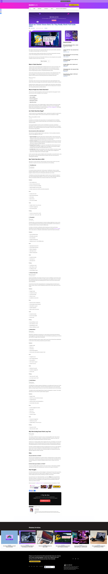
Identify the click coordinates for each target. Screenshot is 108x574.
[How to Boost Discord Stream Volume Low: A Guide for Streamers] (63, 537)
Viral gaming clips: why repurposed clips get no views (70, 70)
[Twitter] (78, 559)
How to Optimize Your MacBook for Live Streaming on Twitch (98, 546)
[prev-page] (53, 550)
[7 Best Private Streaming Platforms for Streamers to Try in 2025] (27, 537)
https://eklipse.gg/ (37, 510)
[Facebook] (73, 559)
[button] (30, 9)
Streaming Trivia (35, 506)
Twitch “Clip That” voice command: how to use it (70, 50)
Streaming (9, 545)
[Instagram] (76, 559)
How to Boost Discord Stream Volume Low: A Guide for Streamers (63, 546)
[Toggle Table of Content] (48, 61)
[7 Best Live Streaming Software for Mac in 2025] (45, 537)
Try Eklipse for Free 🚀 (45, 500)
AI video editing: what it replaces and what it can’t (70, 65)
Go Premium (54, 20)
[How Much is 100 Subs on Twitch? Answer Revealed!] (9, 537)
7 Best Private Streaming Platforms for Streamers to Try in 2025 (27, 546)
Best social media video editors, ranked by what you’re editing (70, 45)
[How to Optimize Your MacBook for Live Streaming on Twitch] (98, 537)
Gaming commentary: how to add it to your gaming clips (70, 60)
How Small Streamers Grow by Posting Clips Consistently (70, 55)
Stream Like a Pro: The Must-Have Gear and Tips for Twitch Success (80, 546)
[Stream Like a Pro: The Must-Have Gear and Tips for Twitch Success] (80, 537)
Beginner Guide (65, 61)
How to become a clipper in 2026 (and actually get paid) (70, 74)
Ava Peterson (37, 509)
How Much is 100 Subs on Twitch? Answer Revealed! (9, 546)
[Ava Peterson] (29, 28)
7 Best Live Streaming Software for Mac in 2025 (45, 546)
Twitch (39, 506)
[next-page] (54, 550)
